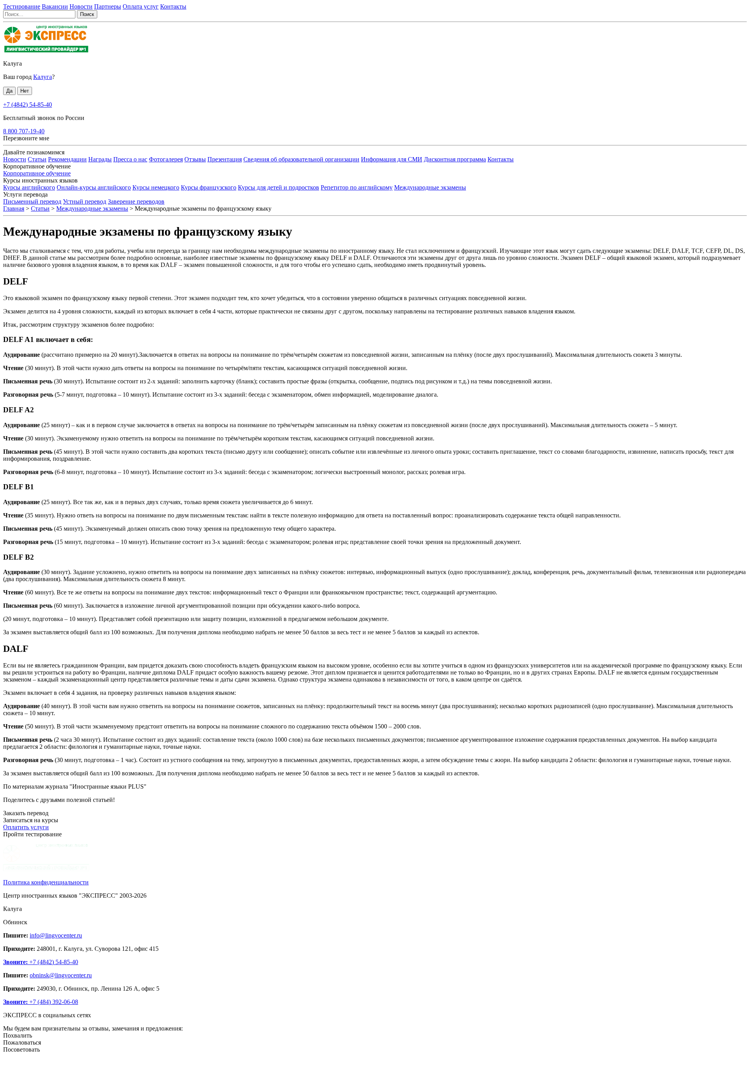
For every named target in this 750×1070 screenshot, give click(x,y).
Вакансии (55, 6)
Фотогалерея (166, 159)
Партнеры (107, 6)
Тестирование (21, 6)
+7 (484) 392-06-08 (40, 1001)
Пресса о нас (130, 159)
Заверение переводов (136, 201)
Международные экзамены (430, 187)
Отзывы (195, 159)
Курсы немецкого (155, 187)
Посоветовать (21, 1049)
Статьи (37, 159)
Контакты (173, 6)
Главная (13, 208)
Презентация (224, 159)
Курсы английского (29, 187)
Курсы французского (208, 187)
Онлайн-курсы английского (94, 187)
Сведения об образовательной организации (301, 159)
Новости (81, 6)
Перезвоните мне (26, 138)
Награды (100, 159)
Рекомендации (67, 159)
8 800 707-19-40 (24, 131)
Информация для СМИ (391, 159)
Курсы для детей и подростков (278, 187)
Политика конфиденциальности (46, 882)
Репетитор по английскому (357, 187)
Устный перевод (84, 201)
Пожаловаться (22, 1042)
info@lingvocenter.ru (56, 935)
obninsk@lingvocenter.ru (61, 975)
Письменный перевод (32, 201)
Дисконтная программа (455, 159)
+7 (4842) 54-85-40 (27, 104)
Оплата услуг (141, 6)
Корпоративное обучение (37, 173)
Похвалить (17, 1035)
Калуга (12, 63)
